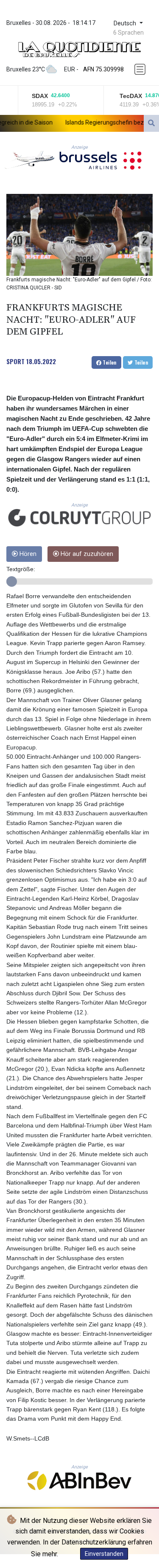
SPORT (15, 361)
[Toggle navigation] (141, 69)
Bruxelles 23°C (25, 69)
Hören (27, 554)
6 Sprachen (128, 32)
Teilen (109, 362)
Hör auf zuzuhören (86, 554)
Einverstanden (104, 1553)
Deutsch (126, 23)
